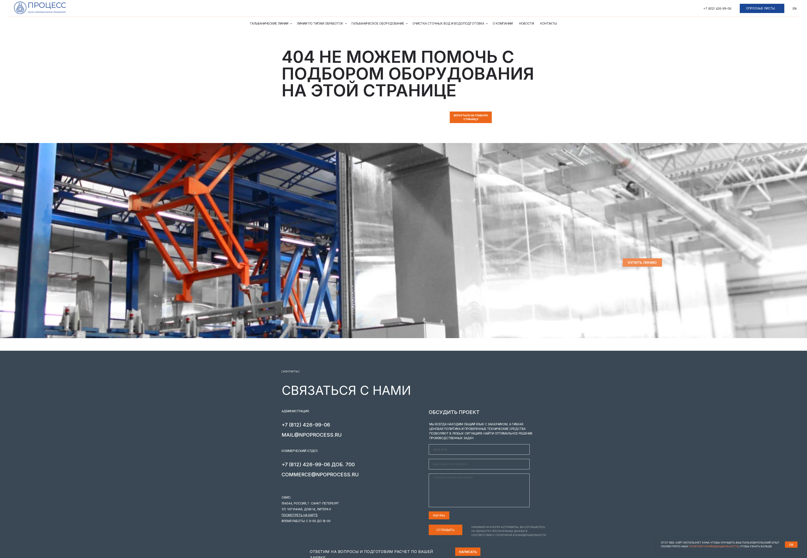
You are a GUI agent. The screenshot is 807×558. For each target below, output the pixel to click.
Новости (526, 23)
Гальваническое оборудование (378, 23)
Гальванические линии (269, 23)
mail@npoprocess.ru (312, 435)
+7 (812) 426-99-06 (717, 8)
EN (794, 8)
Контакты (548, 23)
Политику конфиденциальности (713, 546)
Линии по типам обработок (320, 23)
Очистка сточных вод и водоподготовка (449, 23)
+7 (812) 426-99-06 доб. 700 (318, 464)
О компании (503, 23)
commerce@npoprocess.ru (320, 474)
